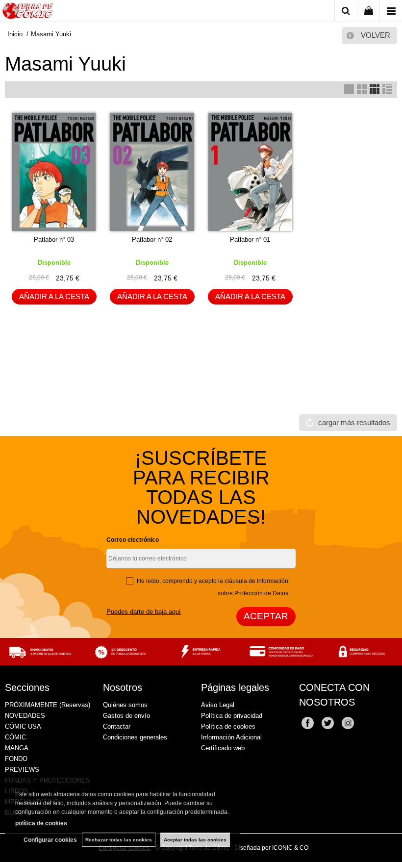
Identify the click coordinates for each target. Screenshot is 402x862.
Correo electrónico (132, 539)
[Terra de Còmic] (27, 12)
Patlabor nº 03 (54, 239)
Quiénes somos (125, 705)
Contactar (116, 726)
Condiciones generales (135, 737)
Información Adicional (231, 737)
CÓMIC (15, 737)
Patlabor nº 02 (152, 239)
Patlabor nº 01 (250, 239)
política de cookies (41, 823)
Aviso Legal (217, 705)
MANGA (16, 748)
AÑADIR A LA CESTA (54, 296)
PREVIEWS (22, 769)
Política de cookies (228, 726)
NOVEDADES (25, 715)
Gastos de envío (126, 715)
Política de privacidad (231, 715)
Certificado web (223, 748)
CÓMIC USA (23, 726)
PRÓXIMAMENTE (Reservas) (47, 705)
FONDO (16, 758)
